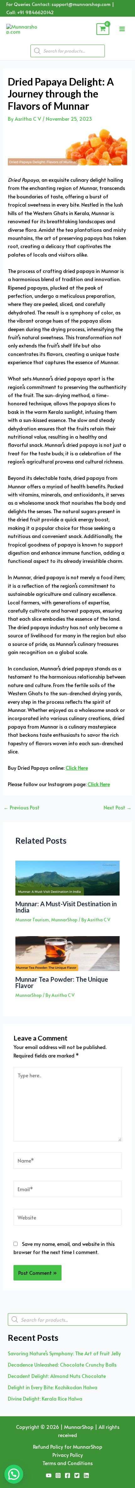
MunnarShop (64, 920)
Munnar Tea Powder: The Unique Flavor (61, 982)
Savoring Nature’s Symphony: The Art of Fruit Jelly (64, 1353)
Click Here (77, 767)
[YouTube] (48, 1475)
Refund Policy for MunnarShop (67, 1446)
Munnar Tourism (32, 920)
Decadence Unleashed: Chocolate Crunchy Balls (62, 1364)
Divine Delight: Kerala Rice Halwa (45, 1398)
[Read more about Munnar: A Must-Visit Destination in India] (67, 877)
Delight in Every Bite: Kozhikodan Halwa (52, 1387)
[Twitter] (77, 1475)
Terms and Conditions (67, 1462)
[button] (13, 1474)
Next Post (118, 807)
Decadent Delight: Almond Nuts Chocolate (57, 1375)
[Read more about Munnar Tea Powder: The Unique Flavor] (67, 952)
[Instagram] (58, 1475)
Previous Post (21, 807)
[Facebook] (67, 1475)
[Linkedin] (86, 1475)
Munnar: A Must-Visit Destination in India (66, 907)
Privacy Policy (67, 1454)
